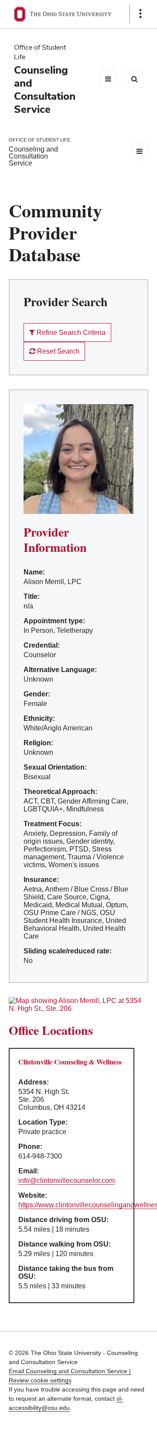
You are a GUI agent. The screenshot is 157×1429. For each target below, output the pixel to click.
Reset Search (57, 351)
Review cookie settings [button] (40, 1380)
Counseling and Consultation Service (44, 89)
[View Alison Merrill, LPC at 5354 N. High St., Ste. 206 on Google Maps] (78, 1005)
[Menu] (108, 79)
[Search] (134, 79)
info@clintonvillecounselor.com (66, 1180)
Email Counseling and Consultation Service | (70, 1371)
